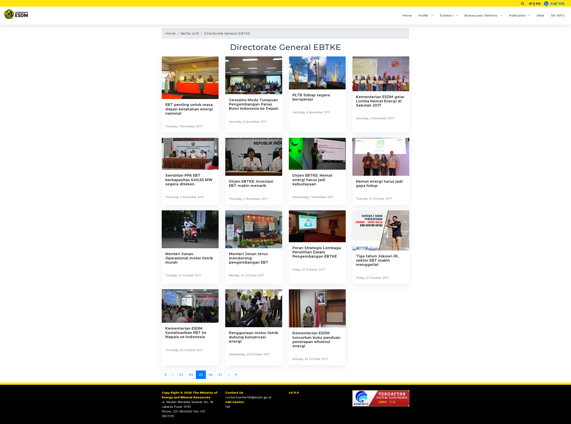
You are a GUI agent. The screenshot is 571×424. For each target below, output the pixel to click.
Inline (540, 15)
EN (538, 3)
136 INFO (557, 15)
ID (530, 3)
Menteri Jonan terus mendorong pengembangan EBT (248, 258)
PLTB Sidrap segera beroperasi (311, 97)
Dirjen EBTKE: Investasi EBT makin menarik (251, 183)
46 (211, 374)
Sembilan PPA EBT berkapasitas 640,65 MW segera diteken (189, 179)
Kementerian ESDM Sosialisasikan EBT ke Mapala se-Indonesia (186, 332)
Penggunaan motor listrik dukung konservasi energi (253, 337)
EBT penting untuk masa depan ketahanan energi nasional (189, 109)
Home (407, 15)
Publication (517, 15)
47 (220, 374)
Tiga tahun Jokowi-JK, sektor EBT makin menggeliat (377, 260)
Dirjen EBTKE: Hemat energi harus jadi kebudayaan (312, 179)
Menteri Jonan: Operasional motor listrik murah (189, 258)
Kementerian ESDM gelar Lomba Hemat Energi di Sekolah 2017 (380, 101)
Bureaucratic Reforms (481, 15)
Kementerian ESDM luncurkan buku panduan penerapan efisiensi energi (316, 339)
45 (201, 374)
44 (191, 374)
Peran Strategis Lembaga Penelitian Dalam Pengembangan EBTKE (316, 252)
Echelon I (447, 15)
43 (181, 374)
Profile (423, 15)
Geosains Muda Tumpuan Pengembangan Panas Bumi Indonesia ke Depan (253, 104)
